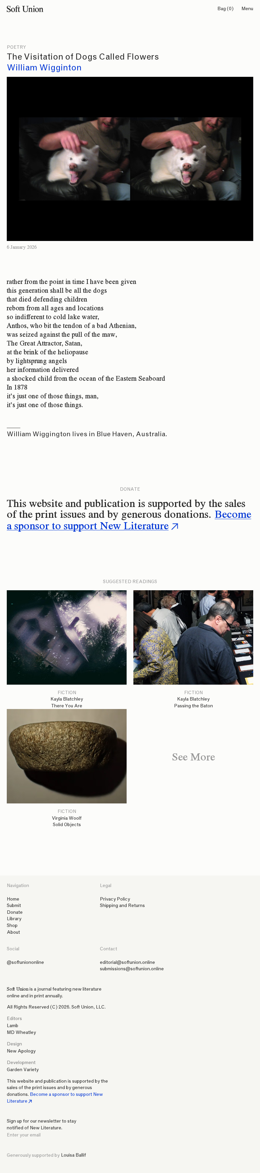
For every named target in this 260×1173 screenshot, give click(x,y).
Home (13, 899)
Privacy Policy (115, 899)
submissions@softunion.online (132, 968)
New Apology (21, 1051)
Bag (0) (225, 8)
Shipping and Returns (122, 905)
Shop (12, 925)
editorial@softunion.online (127, 962)
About (13, 932)
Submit (14, 905)
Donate (15, 912)
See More (193, 756)
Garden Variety (23, 1069)
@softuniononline (25, 962)
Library (14, 918)
